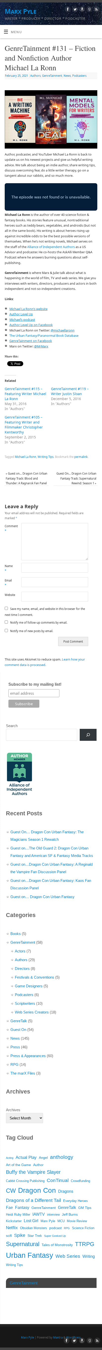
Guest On (18, 1029)
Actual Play (26, 1157)
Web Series (67, 1256)
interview (53, 1214)
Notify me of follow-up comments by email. (38, 622)
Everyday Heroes (75, 1201)
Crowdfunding (80, 1181)
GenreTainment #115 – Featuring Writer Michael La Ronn (25, 393)
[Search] (88, 735)
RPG (14, 1064)
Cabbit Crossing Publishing (25, 1181)
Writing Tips (45, 457)
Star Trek (34, 1236)
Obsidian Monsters (33, 1228)
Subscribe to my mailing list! (34, 684)
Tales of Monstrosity (57, 1245)
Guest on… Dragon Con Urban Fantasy (42, 897)
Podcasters (79, 76)
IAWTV (38, 1214)
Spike (19, 1235)
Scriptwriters (25, 1003)
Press (15, 1047)
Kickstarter (14, 1221)
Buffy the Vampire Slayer (33, 1172)
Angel (43, 1158)
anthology (61, 1157)
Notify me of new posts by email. (31, 631)
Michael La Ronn (25, 457)
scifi (9, 1236)
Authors (35, 76)
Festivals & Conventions (34, 977)
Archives (13, 1110)
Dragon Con (37, 1190)
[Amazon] (81, 10)
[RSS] (96, 10)
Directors (22, 968)
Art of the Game (18, 1165)
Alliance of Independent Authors (51, 247)
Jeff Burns (70, 1214)
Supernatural (22, 1244)
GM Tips (84, 1208)
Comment (9, 528)
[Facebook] (67, 10)
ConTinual (58, 1180)
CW (11, 1190)
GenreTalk (18, 1021)
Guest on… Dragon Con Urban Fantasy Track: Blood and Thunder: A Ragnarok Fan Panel (26, 478)
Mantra (58, 1337)
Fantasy (22, 1207)
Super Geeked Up (55, 1235)
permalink (81, 457)
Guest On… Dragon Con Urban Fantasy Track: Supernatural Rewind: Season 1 (76, 478)
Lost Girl (31, 1221)
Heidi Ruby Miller (18, 1214)
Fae (9, 1207)
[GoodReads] (88, 10)
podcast (55, 1228)
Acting (9, 1157)
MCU (61, 1221)
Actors (20, 951)
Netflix (12, 1227)
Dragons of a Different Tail (33, 1200)
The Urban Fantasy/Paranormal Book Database (43, 336)
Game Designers (29, 986)
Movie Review (77, 1221)
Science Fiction (83, 1228)
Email (8, 583)
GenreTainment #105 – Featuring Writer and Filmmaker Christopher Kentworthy (24, 424)
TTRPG (84, 1244)
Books (15, 933)
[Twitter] (74, 10)
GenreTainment (52, 76)
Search (12, 726)
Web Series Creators (32, 1012)
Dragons (65, 1191)
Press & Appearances (28, 1056)
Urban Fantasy (29, 1255)
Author (38, 1165)
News (67, 76)
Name (9, 568)
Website (9, 595)
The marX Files (22, 1073)
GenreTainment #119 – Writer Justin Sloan (70, 391)
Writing (88, 1256)
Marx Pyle (20, 11)
